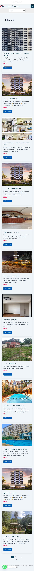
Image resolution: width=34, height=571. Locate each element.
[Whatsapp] (4, 567)
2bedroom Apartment (10, 320)
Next (18, 559)
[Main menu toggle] (32, 6)
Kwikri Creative (15, 567)
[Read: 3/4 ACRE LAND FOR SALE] (17, 522)
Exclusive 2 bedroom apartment (13, 405)
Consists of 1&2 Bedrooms (12, 99)
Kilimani (5, 63)
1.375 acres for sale (9, 363)
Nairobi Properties (13, 6)
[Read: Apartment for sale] (17, 478)
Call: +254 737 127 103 (17, 2)
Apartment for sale (9, 493)
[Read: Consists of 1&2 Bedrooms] (17, 85)
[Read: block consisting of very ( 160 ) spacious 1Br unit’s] (17, 39)
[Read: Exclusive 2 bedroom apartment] (17, 391)
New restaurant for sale (11, 232)
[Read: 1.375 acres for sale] (17, 349)
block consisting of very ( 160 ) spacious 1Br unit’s (16, 54)
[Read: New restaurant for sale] (17, 218)
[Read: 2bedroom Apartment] (17, 305)
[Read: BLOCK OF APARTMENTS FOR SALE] (17, 435)
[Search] (24, 10)
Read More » (8, 67)
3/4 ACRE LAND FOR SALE (12, 537)
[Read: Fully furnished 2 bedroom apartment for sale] (17, 128)
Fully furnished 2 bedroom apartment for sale (16, 143)
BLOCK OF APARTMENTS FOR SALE (15, 449)
